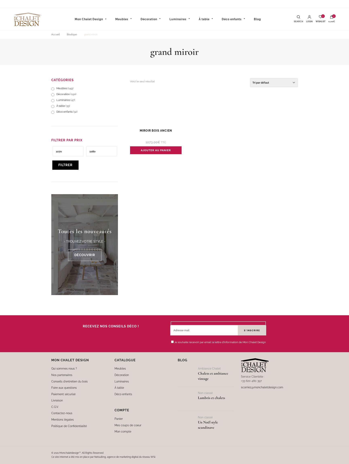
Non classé (205, 393)
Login (309, 21)
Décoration (63, 94)
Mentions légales (62, 419)
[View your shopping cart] (331, 18)
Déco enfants (64, 111)
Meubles (61, 88)
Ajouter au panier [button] (156, 150)
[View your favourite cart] (320, 17)
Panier (119, 418)
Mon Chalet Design (89, 19)
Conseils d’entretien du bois (69, 381)
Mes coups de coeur (128, 425)
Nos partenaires (61, 375)
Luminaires (63, 100)
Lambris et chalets (211, 398)
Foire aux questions (64, 387)
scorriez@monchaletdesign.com (262, 387)
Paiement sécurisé (63, 394)
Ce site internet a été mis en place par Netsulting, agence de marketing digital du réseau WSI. (103, 457)
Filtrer (65, 165)
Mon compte (123, 431)
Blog (257, 19)
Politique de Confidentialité (69, 426)
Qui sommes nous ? (64, 368)
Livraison (57, 400)
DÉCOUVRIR (84, 255)
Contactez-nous (61, 413)
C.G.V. (55, 406)
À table (60, 105)
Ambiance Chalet (209, 368)
